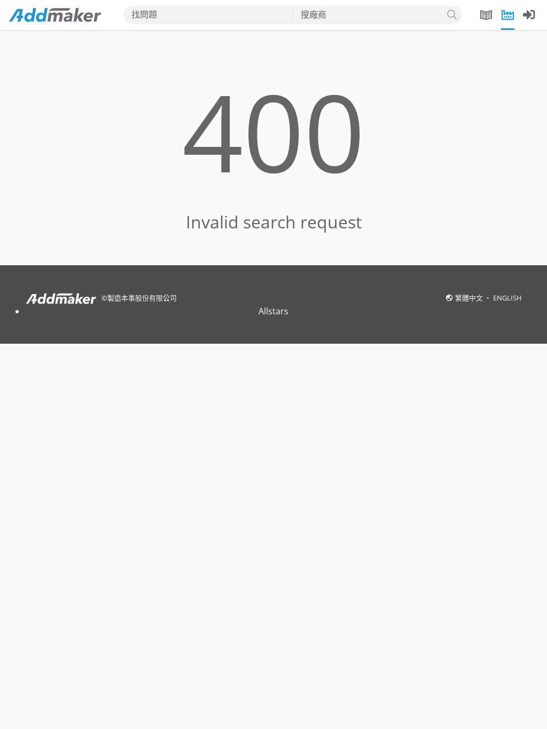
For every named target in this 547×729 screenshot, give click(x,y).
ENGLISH (507, 298)
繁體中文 (470, 298)
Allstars (273, 311)
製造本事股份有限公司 (142, 298)
